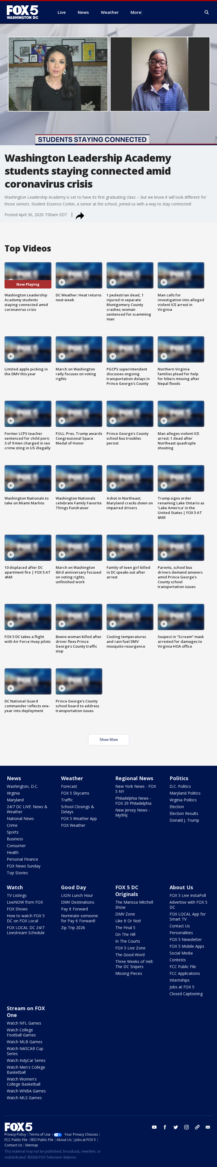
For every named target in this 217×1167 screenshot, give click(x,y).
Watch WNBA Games (26, 1091)
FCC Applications (185, 973)
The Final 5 (125, 927)
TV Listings (17, 895)
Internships (180, 980)
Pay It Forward (74, 909)
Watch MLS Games (24, 1097)
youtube (154, 1127)
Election (177, 806)
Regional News (134, 778)
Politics (179, 778)
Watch (15, 887)
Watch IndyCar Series (26, 1060)
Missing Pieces (128, 973)
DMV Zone (125, 914)
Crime (12, 825)
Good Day (73, 887)
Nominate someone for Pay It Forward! (79, 918)
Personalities (181, 932)
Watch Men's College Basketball (26, 1069)
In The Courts (127, 941)
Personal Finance (22, 859)
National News (20, 818)
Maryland (15, 799)
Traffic (67, 799)
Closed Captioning (186, 993)
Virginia (13, 793)
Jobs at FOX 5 (182, 987)
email (207, 1127)
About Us (181, 887)
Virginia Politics (183, 799)
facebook (165, 1127)
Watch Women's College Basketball (23, 1081)
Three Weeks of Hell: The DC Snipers (134, 964)
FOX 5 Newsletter (186, 939)
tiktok (197, 1127)
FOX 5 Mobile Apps (187, 946)
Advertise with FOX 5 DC (188, 904)
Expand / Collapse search (206, 12)
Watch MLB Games (24, 1041)
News (14, 778)
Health (13, 852)
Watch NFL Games (24, 1023)
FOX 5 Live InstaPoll (188, 895)
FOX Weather (73, 825)
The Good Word (130, 954)
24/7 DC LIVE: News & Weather (27, 809)
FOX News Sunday (23, 866)
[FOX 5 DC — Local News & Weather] (25, 12)
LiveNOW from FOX (25, 902)
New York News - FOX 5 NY (135, 789)
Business (15, 838)
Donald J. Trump (184, 820)
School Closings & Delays (77, 809)
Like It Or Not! (128, 920)
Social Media (181, 953)
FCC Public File (183, 966)
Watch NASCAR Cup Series (25, 1051)
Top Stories (17, 872)
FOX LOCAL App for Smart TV (188, 916)
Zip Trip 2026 (73, 927)
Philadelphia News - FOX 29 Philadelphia (133, 800)
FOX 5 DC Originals (126, 890)
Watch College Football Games (21, 1032)
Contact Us (180, 926)
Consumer (16, 845)
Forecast (69, 786)
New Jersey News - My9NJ (132, 812)
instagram (186, 1127)
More (136, 12)
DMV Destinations (77, 902)
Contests (178, 959)
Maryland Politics (185, 793)
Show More (108, 739)
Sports (13, 832)
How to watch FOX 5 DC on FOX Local (26, 918)
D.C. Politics (180, 786)
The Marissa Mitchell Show (134, 904)
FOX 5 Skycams (75, 793)
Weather (72, 778)
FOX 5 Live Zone (130, 948)
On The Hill (125, 934)
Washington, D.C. (22, 786)
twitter (175, 1127)
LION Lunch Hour (77, 895)
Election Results (184, 813)
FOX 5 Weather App (79, 818)
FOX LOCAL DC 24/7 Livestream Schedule (26, 930)
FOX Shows (17, 909)
